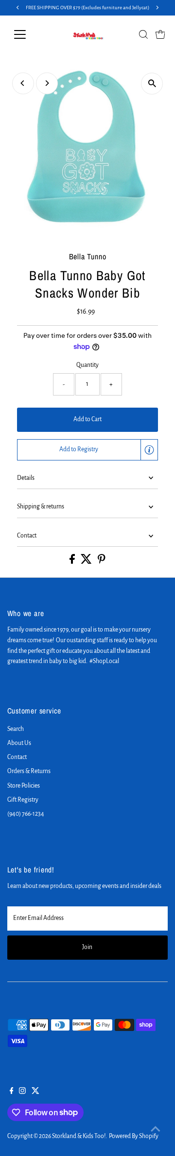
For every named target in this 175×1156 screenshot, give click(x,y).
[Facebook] (11, 1092)
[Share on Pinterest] (101, 561)
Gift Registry (22, 799)
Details (26, 478)
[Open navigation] (26, 34)
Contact (26, 535)
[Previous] (23, 83)
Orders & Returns (29, 771)
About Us (19, 743)
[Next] (47, 83)
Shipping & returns (40, 506)
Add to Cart (87, 419)
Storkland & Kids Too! (78, 1136)
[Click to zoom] (152, 84)
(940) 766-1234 (25, 813)
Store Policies (23, 785)
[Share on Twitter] (87, 561)
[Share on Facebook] (73, 561)
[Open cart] (160, 34)
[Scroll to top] (155, 1129)
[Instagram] (22, 1092)
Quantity (87, 365)
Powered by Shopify (133, 1136)
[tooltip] (149, 450)
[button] (87, 449)
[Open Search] (143, 34)
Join (87, 947)
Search (15, 729)
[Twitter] (35, 1092)
